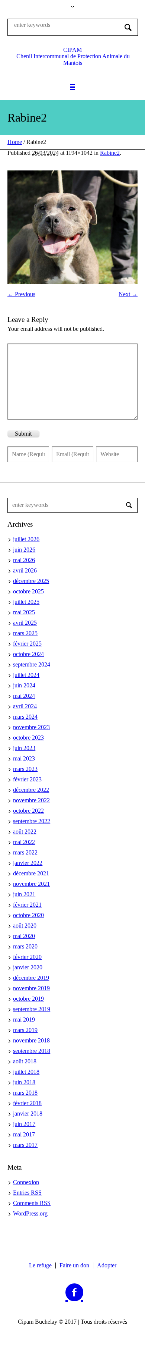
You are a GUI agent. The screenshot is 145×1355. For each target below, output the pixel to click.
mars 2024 (25, 716)
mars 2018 (25, 1092)
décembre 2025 (31, 581)
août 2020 (24, 925)
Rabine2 (110, 153)
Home (14, 142)
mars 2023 (25, 769)
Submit (23, 433)
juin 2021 (24, 894)
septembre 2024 (31, 664)
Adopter (106, 1265)
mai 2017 (24, 1134)
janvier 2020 (27, 967)
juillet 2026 (26, 539)
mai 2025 (24, 612)
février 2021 (27, 904)
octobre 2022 (28, 810)
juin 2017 (24, 1124)
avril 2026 (25, 570)
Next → (128, 294)
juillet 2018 (26, 1072)
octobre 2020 (28, 915)
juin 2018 (24, 1082)
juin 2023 (24, 748)
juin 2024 (24, 685)
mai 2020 (24, 936)
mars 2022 (25, 852)
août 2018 (24, 1061)
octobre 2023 (28, 737)
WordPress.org (30, 1213)
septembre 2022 (31, 821)
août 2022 (24, 831)
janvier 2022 (27, 863)
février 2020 (27, 957)
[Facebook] (74, 1292)
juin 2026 (24, 549)
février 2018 (27, 1103)
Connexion (26, 1182)
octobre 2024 (28, 654)
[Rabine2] (72, 227)
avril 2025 (25, 623)
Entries (27, 1192)
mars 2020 (25, 946)
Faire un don (74, 1265)
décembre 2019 (31, 978)
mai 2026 (24, 560)
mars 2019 (25, 1030)
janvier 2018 (27, 1113)
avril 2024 (25, 706)
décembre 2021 (31, 873)
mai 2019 (24, 1019)
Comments (32, 1203)
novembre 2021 (31, 884)
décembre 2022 (31, 790)
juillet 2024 (26, 675)
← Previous (21, 294)
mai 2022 (24, 842)
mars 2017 (25, 1145)
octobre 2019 (28, 998)
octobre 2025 (28, 591)
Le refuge (40, 1265)
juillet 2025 (26, 602)
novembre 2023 (31, 727)
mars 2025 (25, 633)
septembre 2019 (31, 1009)
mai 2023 (24, 758)
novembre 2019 (31, 988)
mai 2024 (24, 696)
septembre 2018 (31, 1051)
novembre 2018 (31, 1040)
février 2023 (27, 779)
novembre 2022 (31, 800)
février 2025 (27, 643)
